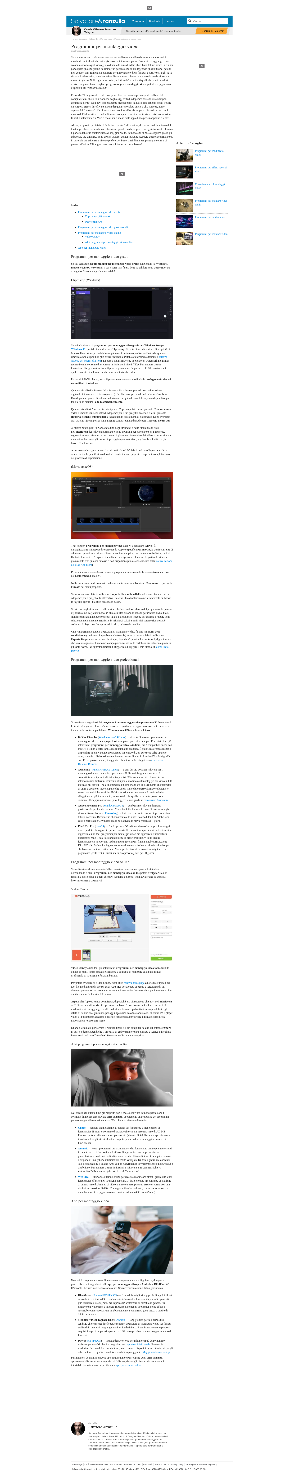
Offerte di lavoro (161, 1464)
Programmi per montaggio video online (99, 232)
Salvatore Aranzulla (81, 51)
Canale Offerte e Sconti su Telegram (100, 31)
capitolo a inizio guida (138, 1344)
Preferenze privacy (208, 1464)
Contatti (138, 1464)
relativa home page (134, 982)
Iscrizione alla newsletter (121, 1464)
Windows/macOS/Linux (112, 737)
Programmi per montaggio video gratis (99, 212)
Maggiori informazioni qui (157, 1352)
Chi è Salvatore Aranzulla (96, 1464)
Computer (138, 21)
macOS (100, 826)
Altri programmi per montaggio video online (109, 242)
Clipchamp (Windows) (97, 216)
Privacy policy (176, 1464)
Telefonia (154, 21)
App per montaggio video (92, 247)
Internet (169, 21)
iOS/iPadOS (110, 1295)
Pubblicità (147, 1464)
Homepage (77, 1464)
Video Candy (92, 236)
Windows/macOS (113, 805)
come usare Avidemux (156, 800)
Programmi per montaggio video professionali (103, 227)
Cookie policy (191, 1464)
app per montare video (128, 1365)
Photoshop (111, 813)
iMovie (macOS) (94, 221)
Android (98, 1295)
